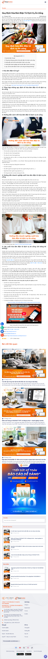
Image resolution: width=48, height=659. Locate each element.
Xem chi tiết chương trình (25, 350)
